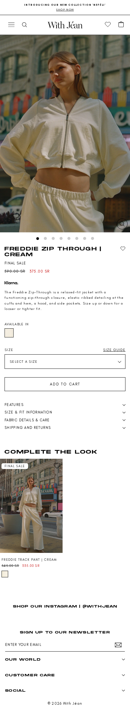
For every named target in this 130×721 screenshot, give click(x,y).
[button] (121, 24)
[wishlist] (108, 24)
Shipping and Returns (28, 428)
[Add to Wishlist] (122, 249)
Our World (23, 659)
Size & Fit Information (28, 412)
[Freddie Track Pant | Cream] (31, 506)
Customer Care (30, 675)
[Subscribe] (118, 645)
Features (14, 405)
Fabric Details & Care (27, 420)
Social (15, 690)
